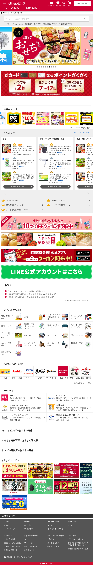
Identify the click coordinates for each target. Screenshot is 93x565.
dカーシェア (73, 521)
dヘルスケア (28, 529)
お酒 (26, 317)
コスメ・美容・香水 (7, 344)
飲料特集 (37, 24)
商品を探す (8, 536)
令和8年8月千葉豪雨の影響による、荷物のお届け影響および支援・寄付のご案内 (31, 294)
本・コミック (53, 335)
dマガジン (28, 525)
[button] (70, 3)
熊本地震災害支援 (50, 24)
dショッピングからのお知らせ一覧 (75, 300)
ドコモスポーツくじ (55, 529)
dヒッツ (51, 525)
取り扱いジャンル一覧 (12, 546)
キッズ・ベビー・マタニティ (30, 344)
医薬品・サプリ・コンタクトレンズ (30, 326)
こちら (30, 557)
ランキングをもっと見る (18, 186)
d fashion (27, 521)
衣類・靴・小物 (77, 335)
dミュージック (53, 521)
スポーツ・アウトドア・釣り (77, 326)
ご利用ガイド (29, 550)
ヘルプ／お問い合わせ (55, 536)
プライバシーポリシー (76, 539)
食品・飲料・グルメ (7, 317)
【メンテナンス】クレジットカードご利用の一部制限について (26, 291)
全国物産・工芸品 (77, 344)
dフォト (71, 525)
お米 (21, 24)
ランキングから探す (81, 133)
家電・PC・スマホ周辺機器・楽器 (54, 317)
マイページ (28, 543)
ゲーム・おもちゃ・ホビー (77, 317)
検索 (85, 19)
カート (26, 539)
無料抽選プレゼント (7, 353)
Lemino (6, 525)
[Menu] (5, 3)
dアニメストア (9, 529)
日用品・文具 (6, 326)
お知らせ (50, 539)
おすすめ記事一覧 (31, 536)
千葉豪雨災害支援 (66, 24)
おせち (7, 24)
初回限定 (28, 24)
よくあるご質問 (53, 543)
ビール (14, 24)
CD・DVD (28, 335)
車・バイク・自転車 (53, 344)
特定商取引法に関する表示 (78, 549)
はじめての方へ (53, 546)
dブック (7, 521)
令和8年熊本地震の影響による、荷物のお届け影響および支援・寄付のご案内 (30, 297)
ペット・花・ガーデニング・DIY (7, 335)
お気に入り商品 (10, 539)
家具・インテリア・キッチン (53, 326)
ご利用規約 (72, 536)
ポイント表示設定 (31, 546)
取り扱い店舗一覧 (10, 550)
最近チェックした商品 (12, 543)
